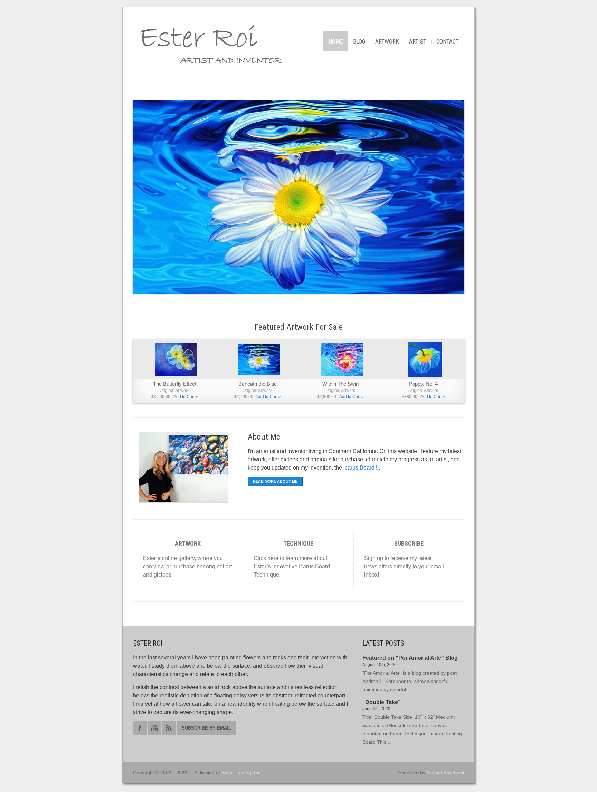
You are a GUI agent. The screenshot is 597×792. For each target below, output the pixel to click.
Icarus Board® (361, 468)
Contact (447, 41)
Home (336, 41)
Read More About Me (275, 481)
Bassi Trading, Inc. (241, 772)
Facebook (140, 728)
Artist (417, 41)
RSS (169, 728)
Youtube (154, 728)
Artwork (387, 41)
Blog (359, 41)
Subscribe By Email (206, 728)
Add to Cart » (185, 396)
